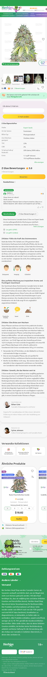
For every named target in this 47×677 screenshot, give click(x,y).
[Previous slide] (1, 78)
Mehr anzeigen (38, 226)
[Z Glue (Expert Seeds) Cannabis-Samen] (23, 42)
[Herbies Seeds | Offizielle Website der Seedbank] (12, 8)
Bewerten (23, 177)
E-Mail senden (23, 116)
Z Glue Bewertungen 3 (27, 214)
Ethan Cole (15, 404)
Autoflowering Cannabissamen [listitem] (22, 15)
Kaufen (19, 519)
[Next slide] (45, 78)
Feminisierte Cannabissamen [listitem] (8, 15)
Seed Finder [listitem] (32, 15)
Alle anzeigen (39, 162)
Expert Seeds (28, 128)
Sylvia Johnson (17, 430)
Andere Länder (10, 580)
